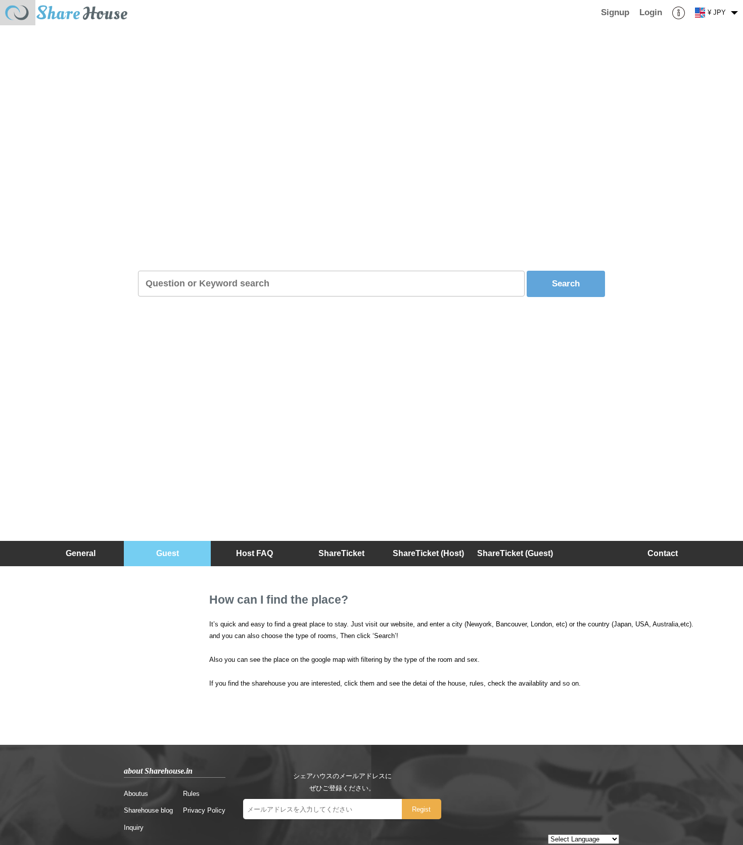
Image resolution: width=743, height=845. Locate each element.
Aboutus (136, 793)
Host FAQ (254, 553)
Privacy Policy (204, 810)
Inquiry (134, 827)
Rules (191, 793)
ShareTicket (341, 553)
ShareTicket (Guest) (515, 553)
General (81, 553)
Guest (167, 553)
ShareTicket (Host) (428, 553)
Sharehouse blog (148, 810)
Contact (662, 553)
